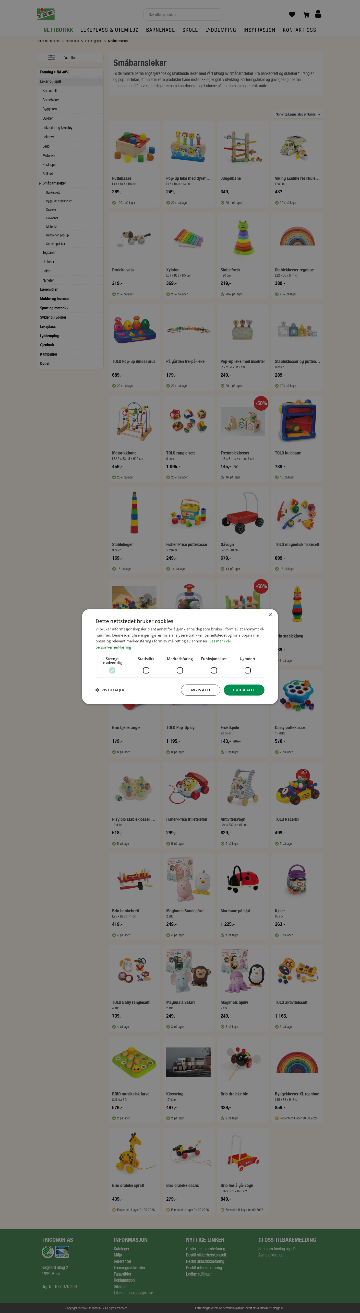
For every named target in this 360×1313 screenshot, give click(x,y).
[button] (110, 690)
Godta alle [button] (244, 689)
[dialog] (180, 656)
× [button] (270, 614)
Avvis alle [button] (201, 689)
